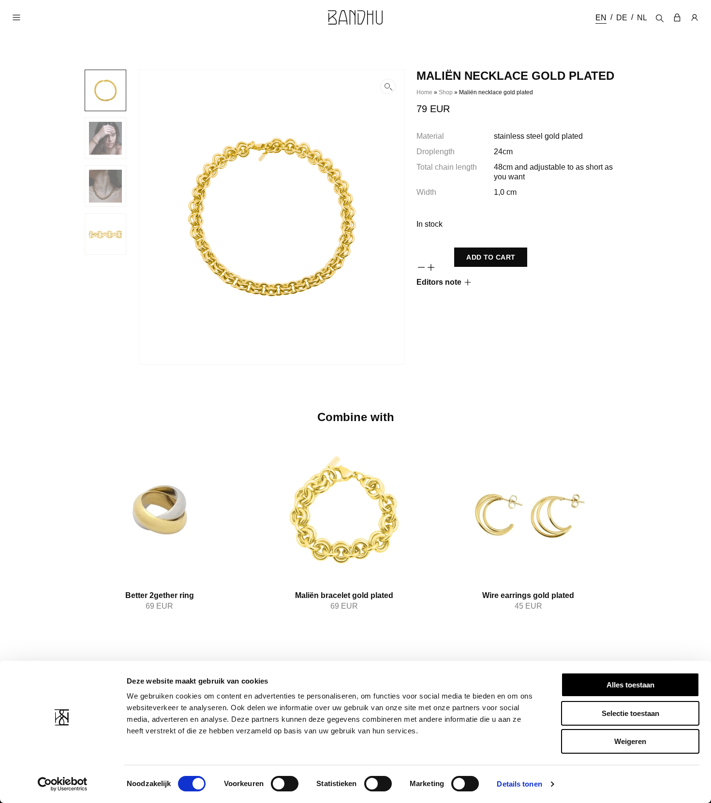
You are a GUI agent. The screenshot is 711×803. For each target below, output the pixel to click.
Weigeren (630, 741)
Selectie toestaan (630, 713)
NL (642, 18)
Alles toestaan (630, 685)
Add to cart (490, 257)
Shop (446, 92)
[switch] (284, 783)
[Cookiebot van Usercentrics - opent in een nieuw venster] (62, 784)
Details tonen (519, 784)
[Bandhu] (355, 17)
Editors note (438, 282)
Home (424, 92)
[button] (272, 217)
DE (621, 18)
